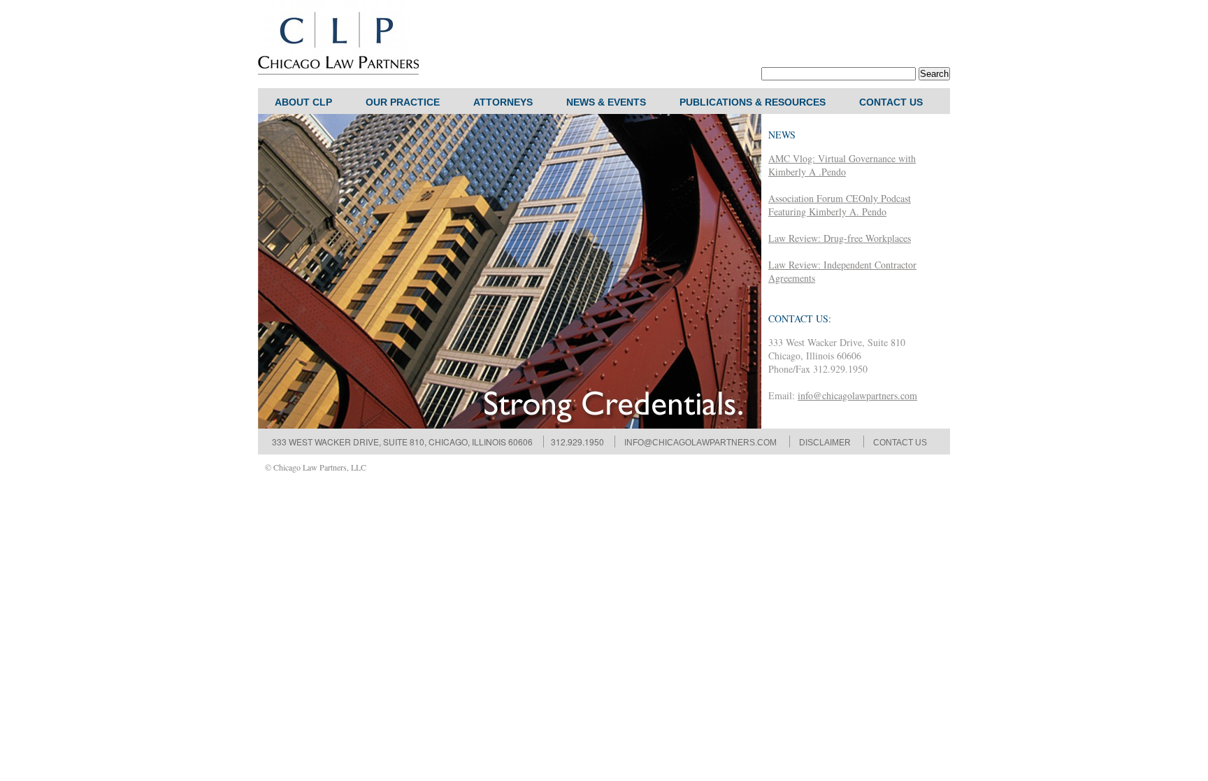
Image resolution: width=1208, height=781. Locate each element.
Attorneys (503, 102)
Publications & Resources (753, 102)
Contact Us (891, 102)
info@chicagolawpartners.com (857, 395)
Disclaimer (825, 442)
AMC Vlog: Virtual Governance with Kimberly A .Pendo (842, 165)
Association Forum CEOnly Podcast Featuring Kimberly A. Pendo (839, 205)
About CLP (303, 102)
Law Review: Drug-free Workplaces (839, 238)
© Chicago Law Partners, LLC (315, 467)
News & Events (606, 102)
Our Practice (403, 102)
